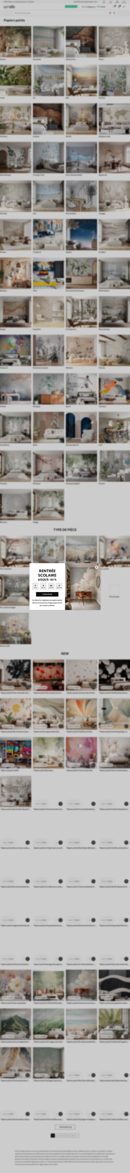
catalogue (47, 594)
